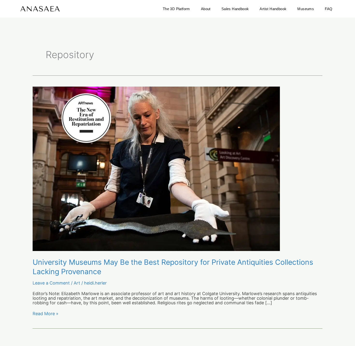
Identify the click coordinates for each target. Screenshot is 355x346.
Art (77, 282)
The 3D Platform (176, 9)
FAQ (328, 9)
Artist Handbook (273, 9)
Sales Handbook (235, 9)
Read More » (45, 314)
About (206, 9)
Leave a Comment (51, 282)
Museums (305, 9)
